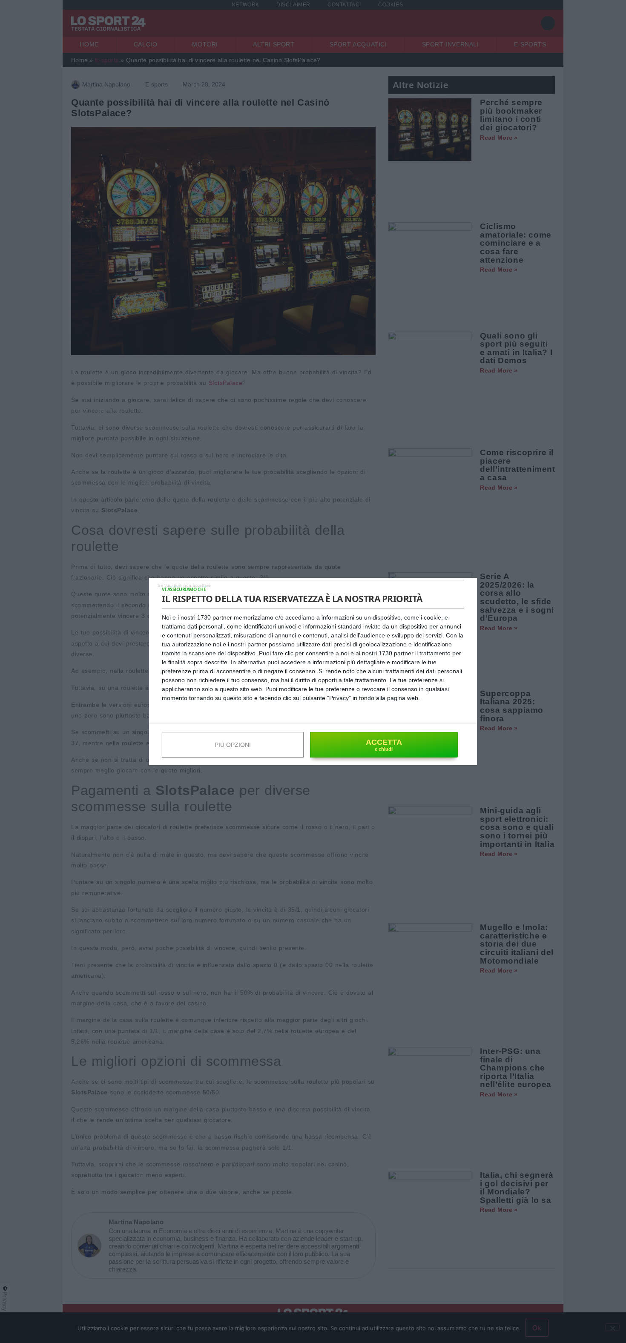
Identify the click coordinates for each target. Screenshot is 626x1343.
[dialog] (313, 672)
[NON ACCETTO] (184, 585)
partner (222, 617)
